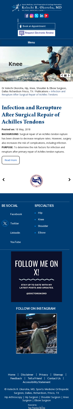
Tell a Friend (35, 378)
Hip (40, 212)
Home (11, 374)
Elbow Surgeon (42, 400)
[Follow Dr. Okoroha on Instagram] (32, 16)
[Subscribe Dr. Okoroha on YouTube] (46, 16)
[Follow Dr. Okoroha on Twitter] (36, 16)
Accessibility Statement (36, 381)
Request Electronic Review (39, 32)
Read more (11, 160)
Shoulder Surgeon (50, 397)
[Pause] (65, 75)
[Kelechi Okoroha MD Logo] (36, 7)
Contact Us (54, 378)
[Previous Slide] (62, 75)
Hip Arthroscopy (13, 397)
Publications (41, 91)
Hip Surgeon (31, 397)
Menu (31, 42)
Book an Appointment (34, 26)
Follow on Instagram (35, 308)
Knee (15, 64)
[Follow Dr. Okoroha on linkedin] (41, 16)
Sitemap (58, 374)
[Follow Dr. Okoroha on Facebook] (27, 16)
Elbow (41, 232)
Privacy (43, 374)
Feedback (16, 378)
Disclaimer (27, 374)
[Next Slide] (68, 75)
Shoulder (43, 225)
